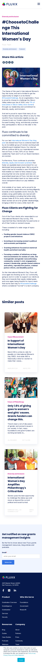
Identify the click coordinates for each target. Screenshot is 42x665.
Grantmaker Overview (9, 602)
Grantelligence (7, 606)
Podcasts (5, 641)
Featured (22, 49)
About (17, 630)
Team (17, 644)
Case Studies (6, 637)
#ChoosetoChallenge (10, 98)
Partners (18, 633)
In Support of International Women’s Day (16, 344)
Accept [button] (21, 660)
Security (5, 617)
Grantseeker (6, 610)
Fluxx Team (6, 45)
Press (17, 637)
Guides (4, 633)
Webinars (5, 644)
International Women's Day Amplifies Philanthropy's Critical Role (17, 484)
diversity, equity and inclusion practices (17, 163)
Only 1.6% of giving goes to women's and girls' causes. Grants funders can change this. (20, 412)
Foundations (24, 602)
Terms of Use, (32, 653)
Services (5, 613)
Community (19, 641)
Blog (3, 630)
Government (24, 606)
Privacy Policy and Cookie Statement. (13, 655)
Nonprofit (23, 610)
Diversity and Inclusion (10, 49)
